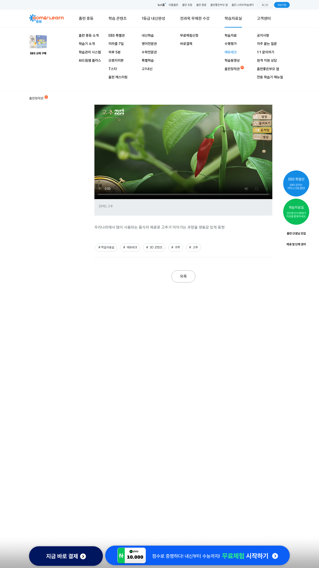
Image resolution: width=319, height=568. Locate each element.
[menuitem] (195, 18)
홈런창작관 (36, 98)
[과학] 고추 (106, 206)
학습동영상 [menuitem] (232, 60)
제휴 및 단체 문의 (296, 244)
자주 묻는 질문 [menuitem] (267, 44)
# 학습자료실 (106, 247)
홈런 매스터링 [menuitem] (118, 77)
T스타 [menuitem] (113, 69)
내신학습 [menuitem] (148, 35)
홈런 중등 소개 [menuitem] (89, 35)
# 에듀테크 (130, 247)
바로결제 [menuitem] (186, 44)
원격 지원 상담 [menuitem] (267, 60)
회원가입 (282, 5)
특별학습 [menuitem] (148, 60)
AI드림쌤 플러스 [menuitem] (90, 60)
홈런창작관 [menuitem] (232, 69)
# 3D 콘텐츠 (154, 247)
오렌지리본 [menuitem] (116, 60)
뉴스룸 (161, 5)
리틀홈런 (173, 5)
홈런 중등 (201, 5)
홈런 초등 (187, 5)
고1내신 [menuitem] (147, 69)
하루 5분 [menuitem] (115, 52)
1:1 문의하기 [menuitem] (265, 52)
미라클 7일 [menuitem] (116, 44)
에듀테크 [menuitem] (231, 52)
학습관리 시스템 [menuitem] (90, 52)
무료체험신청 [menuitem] (189, 35)
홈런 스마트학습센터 (243, 5)
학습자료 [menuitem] (231, 35)
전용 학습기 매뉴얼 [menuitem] (270, 77)
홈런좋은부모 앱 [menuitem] (268, 69)
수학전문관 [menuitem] (149, 52)
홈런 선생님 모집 (296, 233)
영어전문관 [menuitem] (149, 44)
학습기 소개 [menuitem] (87, 44)
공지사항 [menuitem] (263, 35)
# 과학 (175, 247)
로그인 (265, 5)
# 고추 (193, 247)
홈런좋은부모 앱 (219, 5)
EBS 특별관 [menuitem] (117, 35)
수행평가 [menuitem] (231, 44)
